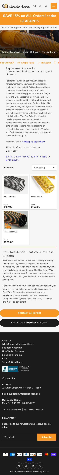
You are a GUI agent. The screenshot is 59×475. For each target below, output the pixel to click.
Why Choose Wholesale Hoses (18, 344)
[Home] (3, 27)
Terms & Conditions (12, 362)
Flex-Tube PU (37, 196)
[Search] (35, 6)
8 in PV (25, 156)
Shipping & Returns (12, 355)
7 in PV (17, 156)
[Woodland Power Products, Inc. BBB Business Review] (16, 368)
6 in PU (43, 156)
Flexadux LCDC (10, 232)
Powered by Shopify (41, 471)
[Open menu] (54, 6)
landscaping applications (33, 141)
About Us (6, 340)
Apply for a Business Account (29, 322)
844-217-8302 (13, 409)
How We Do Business (13, 351)
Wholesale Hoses (24, 471)
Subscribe (47, 437)
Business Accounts (12, 347)
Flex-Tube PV (10, 196)
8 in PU (15, 160)
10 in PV (35, 156)
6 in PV (9, 156)
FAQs (4, 358)
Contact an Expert (29, 313)
